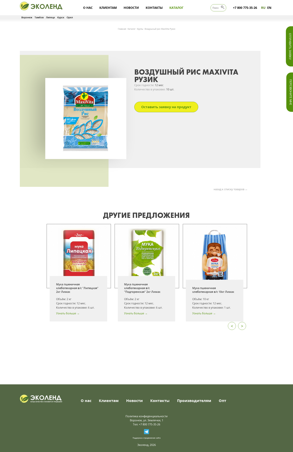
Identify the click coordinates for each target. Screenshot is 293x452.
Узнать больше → (68, 313)
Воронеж (26, 17)
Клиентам (108, 8)
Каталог (176, 8)
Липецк (50, 17)
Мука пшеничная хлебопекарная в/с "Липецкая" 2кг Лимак (77, 288)
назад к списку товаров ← (231, 189)
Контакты (154, 8)
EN (269, 8)
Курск (60, 17)
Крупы (140, 28)
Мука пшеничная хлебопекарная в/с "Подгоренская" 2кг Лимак (142, 288)
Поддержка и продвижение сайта (147, 438)
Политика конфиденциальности (146, 416)
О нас (88, 8)
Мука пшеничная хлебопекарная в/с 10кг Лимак (213, 290)
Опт (222, 400)
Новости (131, 8)
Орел (70, 17)
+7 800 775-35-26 (245, 8)
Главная (122, 28)
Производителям (194, 400)
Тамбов (39, 17)
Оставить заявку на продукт (166, 107)
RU (263, 8)
